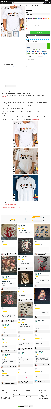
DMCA (27, 399)
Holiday (20, 5)
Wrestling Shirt (8, 98)
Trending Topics (15, 5)
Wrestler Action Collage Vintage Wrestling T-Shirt (10, 204)
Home (27, 7)
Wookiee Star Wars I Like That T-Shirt (10, 383)
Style (27, 12)
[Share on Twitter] (28, 59)
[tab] (3, 86)
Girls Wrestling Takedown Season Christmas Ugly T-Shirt (11, 207)
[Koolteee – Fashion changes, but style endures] (5, 2)
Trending (30, 7)
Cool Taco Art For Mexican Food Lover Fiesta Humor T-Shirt (32, 80)
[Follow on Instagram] (46, 0)
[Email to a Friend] (30, 59)
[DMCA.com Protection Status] (21, 406)
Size (27, 23)
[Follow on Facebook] (45, 0)
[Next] (23, 18)
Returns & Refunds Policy (17, 394)
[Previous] (2, 18)
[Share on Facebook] (27, 59)
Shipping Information (29, 396)
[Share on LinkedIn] (33, 59)
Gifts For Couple (31, 5)
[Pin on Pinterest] (32, 59)
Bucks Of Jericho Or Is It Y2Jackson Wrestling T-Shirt (11, 205)
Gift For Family (25, 5)
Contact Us (27, 394)
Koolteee (4, 96)
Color (27, 16)
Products (36, 5)
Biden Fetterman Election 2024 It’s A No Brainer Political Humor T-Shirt (6, 80)
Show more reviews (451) (25, 386)
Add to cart (40, 32)
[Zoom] (2, 30)
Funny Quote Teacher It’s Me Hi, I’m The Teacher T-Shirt (19, 80)
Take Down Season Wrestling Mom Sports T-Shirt (10, 209)
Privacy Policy (15, 396)
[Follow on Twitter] (47, 0)
